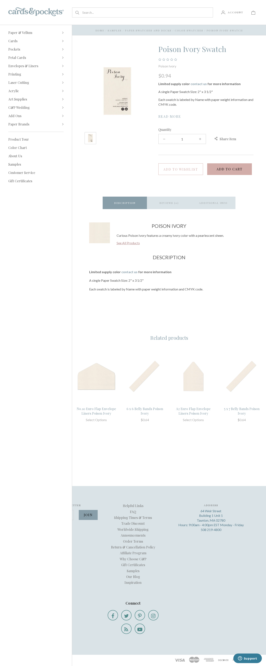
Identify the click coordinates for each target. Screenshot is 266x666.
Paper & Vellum (20, 32)
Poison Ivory (167, 66)
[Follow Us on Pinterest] (140, 615)
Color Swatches (189, 30)
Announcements (133, 535)
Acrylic (13, 91)
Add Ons (14, 116)
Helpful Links (133, 506)
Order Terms (133, 541)
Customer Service (21, 172)
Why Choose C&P (133, 559)
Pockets (14, 49)
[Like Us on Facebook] (113, 615)
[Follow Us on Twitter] (126, 615)
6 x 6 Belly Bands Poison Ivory (145, 411)
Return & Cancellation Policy (133, 547)
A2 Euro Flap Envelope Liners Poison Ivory (193, 411)
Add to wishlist (180, 169)
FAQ (133, 512)
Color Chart (17, 147)
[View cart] (253, 12)
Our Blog (133, 576)
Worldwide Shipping (133, 529)
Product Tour (18, 139)
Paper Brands (18, 124)
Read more (169, 116)
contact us (199, 84)
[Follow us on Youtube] (140, 629)
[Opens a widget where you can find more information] (247, 659)
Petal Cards (17, 57)
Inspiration (133, 582)
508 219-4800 (211, 530)
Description (124, 203)
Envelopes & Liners (23, 66)
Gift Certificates (20, 181)
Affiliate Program (133, 553)
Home (99, 30)
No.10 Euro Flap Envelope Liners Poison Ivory (96, 411)
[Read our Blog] (126, 629)
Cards (12, 41)
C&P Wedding (19, 107)
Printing (14, 74)
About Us (15, 156)
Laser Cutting (18, 82)
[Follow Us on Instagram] (153, 615)
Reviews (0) (169, 203)
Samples (14, 164)
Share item (228, 139)
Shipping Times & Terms (133, 517)
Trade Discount (133, 523)
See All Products (128, 243)
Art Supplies (17, 99)
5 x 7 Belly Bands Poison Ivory (242, 411)
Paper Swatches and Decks (148, 30)
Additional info (213, 203)
